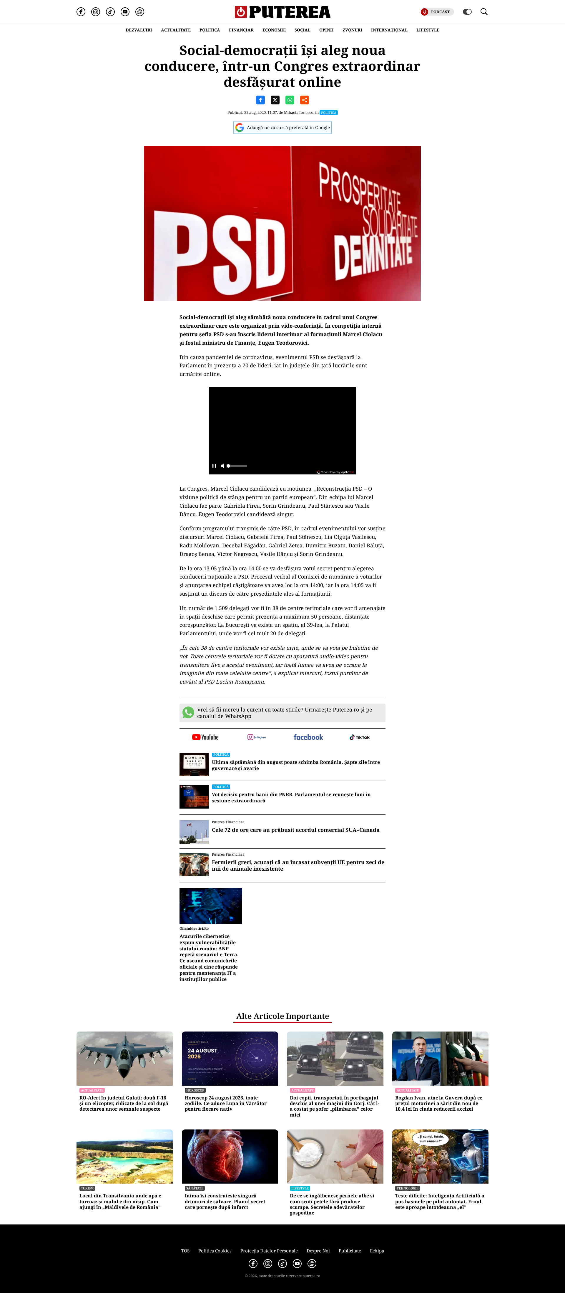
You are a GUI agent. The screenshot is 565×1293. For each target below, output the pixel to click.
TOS (185, 1250)
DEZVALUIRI (139, 30)
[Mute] (222, 466)
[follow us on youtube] (205, 737)
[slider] (237, 467)
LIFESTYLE (427, 30)
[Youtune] (125, 11)
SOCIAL (302, 30)
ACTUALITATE (176, 30)
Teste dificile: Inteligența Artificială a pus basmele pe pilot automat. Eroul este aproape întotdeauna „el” (439, 1201)
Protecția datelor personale (269, 1250)
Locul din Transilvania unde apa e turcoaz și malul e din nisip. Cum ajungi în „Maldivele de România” (120, 1201)
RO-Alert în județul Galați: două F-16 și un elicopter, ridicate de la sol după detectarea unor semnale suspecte (123, 1103)
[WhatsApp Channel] (139, 11)
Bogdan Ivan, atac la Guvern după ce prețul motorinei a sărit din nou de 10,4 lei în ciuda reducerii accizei (438, 1103)
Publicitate (350, 1250)
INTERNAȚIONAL (389, 30)
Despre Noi (318, 1250)
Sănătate (194, 1188)
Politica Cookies (215, 1250)
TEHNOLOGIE (407, 1188)
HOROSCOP (195, 1090)
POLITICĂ (210, 30)
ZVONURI (352, 30)
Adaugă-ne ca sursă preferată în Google (288, 127)
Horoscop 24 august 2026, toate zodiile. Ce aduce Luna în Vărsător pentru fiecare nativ (226, 1103)
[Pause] (214, 466)
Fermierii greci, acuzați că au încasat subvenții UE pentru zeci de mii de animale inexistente (298, 865)
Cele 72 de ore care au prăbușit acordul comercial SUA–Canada (296, 830)
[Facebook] (81, 11)
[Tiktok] (110, 11)
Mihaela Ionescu (298, 112)
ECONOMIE (274, 30)
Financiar (241, 30)
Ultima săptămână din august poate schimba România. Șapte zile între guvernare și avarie (296, 765)
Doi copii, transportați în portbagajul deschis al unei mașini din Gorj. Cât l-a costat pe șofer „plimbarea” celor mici (334, 1106)
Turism (87, 1188)
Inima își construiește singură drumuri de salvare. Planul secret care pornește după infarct (225, 1201)
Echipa (377, 1250)
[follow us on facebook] (308, 737)
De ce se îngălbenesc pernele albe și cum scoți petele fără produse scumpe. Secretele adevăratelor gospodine (332, 1204)
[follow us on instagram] (256, 737)
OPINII (326, 30)
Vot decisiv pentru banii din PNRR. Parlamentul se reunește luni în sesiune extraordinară (291, 798)
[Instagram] (95, 11)
